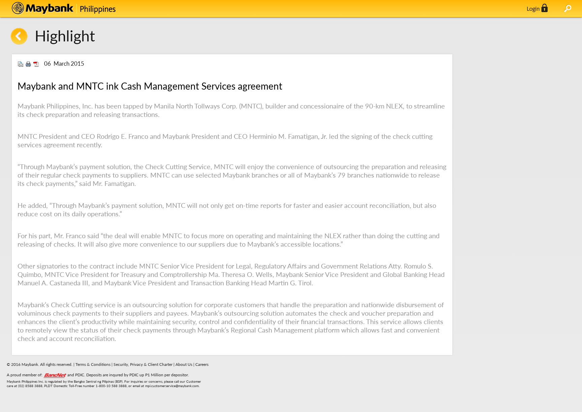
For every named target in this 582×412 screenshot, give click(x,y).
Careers (201, 364)
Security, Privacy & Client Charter (143, 364)
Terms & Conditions (92, 364)
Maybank (79, 8)
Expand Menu (567, 8)
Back (19, 36)
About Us (184, 364)
